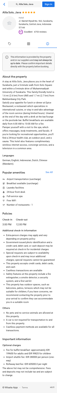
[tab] (9, 44)
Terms (25, 387)
